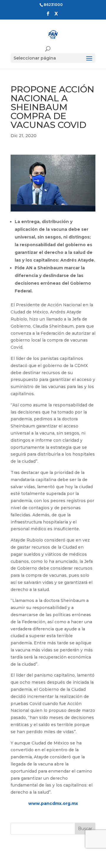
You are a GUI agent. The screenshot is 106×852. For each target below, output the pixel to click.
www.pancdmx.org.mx (53, 803)
